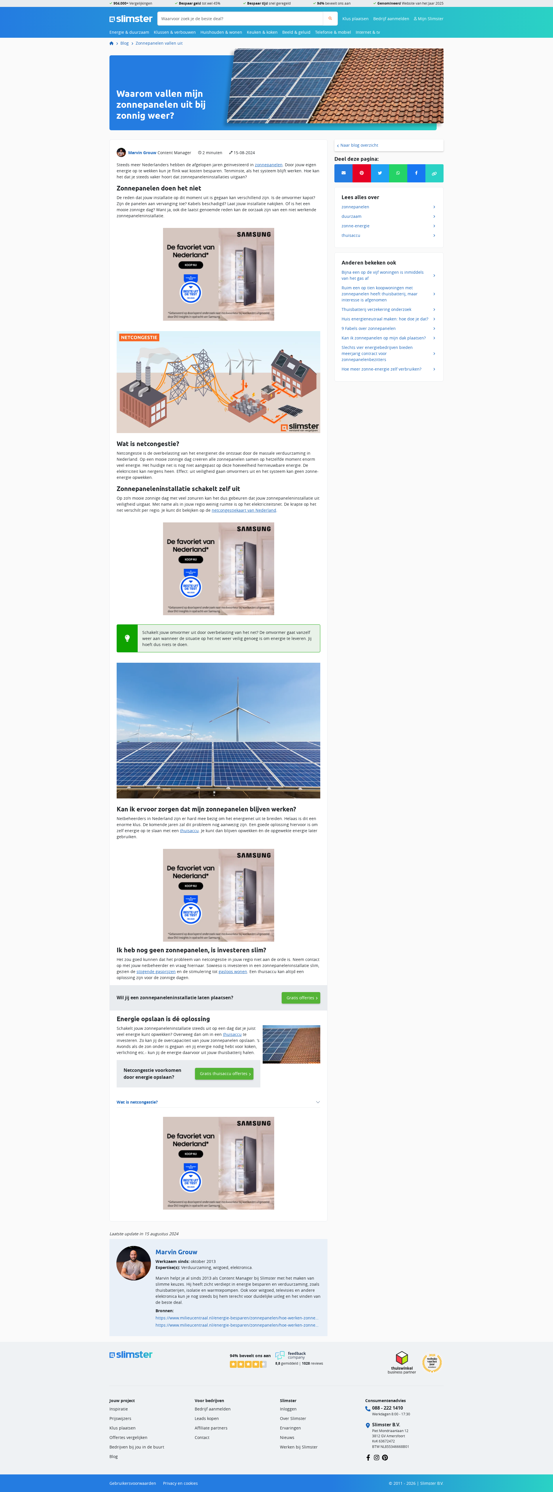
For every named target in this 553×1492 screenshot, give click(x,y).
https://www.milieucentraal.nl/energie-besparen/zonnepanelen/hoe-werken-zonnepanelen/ (238, 1318)
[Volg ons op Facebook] (368, 1457)
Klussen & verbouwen (175, 32)
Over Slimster (293, 1418)
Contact (202, 1437)
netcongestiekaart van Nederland (244, 510)
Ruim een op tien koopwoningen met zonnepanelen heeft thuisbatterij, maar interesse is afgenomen (380, 294)
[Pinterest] (362, 173)
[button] (434, 173)
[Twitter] (380, 173)
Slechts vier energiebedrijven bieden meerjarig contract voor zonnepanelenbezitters (377, 353)
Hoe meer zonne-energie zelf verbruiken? (381, 369)
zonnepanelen (269, 164)
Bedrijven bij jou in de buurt (136, 1447)
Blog (124, 43)
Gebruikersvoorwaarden (132, 1483)
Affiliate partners (211, 1428)
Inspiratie (118, 1409)
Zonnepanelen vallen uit (159, 43)
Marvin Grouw (142, 152)
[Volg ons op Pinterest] (385, 1457)
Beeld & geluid (296, 32)
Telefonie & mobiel (333, 32)
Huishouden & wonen (221, 32)
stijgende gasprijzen (156, 971)
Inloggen (288, 1409)
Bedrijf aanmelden (391, 18)
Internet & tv (368, 32)
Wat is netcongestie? (137, 1102)
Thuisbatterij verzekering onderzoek (376, 309)
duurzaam (351, 216)
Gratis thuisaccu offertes (223, 1073)
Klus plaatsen (355, 18)
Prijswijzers (120, 1418)
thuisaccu (189, 830)
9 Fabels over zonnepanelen (369, 328)
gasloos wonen (233, 971)
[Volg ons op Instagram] (377, 1457)
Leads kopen (207, 1418)
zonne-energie (356, 225)
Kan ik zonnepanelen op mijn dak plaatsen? (384, 338)
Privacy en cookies (180, 1483)
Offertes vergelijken (128, 1437)
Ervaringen (290, 1428)
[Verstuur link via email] (343, 173)
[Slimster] (113, 43)
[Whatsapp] (398, 173)
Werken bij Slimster (299, 1447)
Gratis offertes (300, 997)
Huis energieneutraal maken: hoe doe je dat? (385, 319)
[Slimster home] (131, 18)
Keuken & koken (262, 32)
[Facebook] (416, 173)
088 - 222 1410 (387, 1408)
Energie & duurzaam (129, 32)
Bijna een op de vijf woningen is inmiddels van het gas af (383, 275)
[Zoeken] (330, 18)
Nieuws (287, 1437)
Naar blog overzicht (359, 145)
